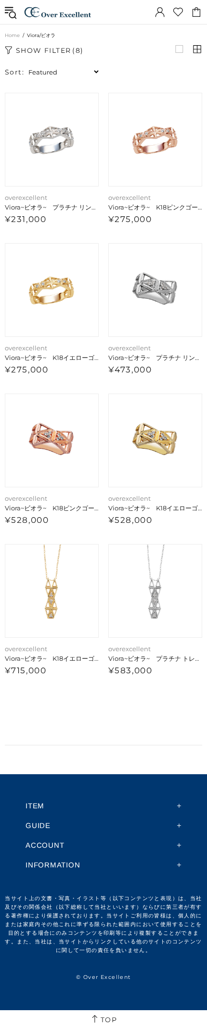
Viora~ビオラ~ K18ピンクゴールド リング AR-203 (52, 508)
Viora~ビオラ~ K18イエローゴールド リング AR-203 (155, 508)
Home (12, 35)
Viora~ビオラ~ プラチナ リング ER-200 (52, 207)
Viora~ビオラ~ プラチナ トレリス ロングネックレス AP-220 (155, 658)
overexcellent (57, 12)
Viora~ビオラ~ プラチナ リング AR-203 (155, 357)
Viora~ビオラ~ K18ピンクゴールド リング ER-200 (155, 207)
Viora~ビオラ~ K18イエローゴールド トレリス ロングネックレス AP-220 (52, 658)
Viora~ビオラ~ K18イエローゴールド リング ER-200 (52, 357)
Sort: (14, 72)
